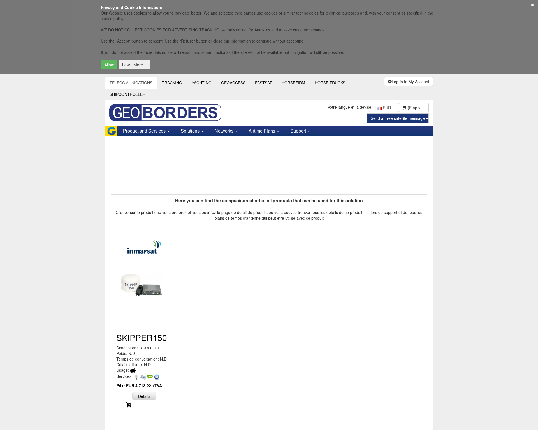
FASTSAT (263, 82)
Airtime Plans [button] (262, 131)
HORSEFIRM (293, 82)
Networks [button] (225, 131)
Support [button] (298, 131)
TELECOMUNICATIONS (131, 82)
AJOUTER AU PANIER (147, 404)
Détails (144, 396)
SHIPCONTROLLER (127, 94)
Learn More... (134, 65)
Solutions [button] (191, 131)
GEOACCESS (233, 82)
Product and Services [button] (145, 131)
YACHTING (202, 82)
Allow (109, 65)
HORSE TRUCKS (330, 82)
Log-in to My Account (410, 81)
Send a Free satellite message (398, 118)
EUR (387, 107)
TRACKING (172, 82)
